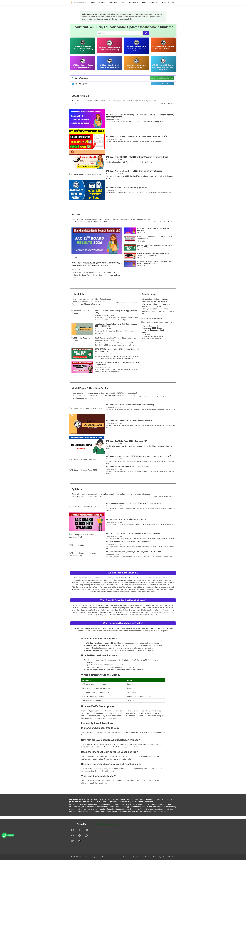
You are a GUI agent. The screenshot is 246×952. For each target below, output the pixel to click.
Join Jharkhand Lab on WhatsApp (162, 78)
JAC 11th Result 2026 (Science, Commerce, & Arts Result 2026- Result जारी (163, 67)
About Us (131, 857)
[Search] (146, 33)
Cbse (144, 2)
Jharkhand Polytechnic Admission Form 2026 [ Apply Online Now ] (83, 49)
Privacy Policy (157, 857)
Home (93, 2)
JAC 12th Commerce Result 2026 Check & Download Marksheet (136, 49)
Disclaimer (148, 857)
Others (152, 2)
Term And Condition (169, 857)
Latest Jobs (113, 2)
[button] (173, 2)
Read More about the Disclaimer (156, 811)
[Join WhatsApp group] (4, 835)
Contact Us (165, 2)
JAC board (132, 2)
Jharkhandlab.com (85, 857)
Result (123, 2)
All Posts (102, 2)
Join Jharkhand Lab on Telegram (162, 84)
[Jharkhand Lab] (78, 2)
